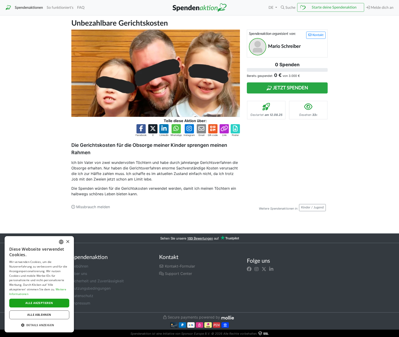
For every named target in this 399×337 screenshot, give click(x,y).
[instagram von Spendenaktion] (256, 269)
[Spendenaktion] (8, 7)
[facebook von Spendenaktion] (249, 269)
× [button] (67, 242)
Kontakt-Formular (179, 266)
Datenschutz (82, 295)
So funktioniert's (60, 7)
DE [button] (271, 7)
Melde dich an (381, 7)
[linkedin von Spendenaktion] (271, 269)
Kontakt (317, 35)
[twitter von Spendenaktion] (264, 269)
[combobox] (61, 242)
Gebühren (79, 266)
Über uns (79, 273)
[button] (288, 7)
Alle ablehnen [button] (39, 315)
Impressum (80, 303)
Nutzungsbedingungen (91, 288)
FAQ (81, 7)
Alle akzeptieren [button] (39, 303)
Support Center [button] (178, 273)
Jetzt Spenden (290, 88)
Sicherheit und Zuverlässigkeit (97, 281)
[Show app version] (396, 334)
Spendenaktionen (29, 7)
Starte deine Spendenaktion (334, 7)
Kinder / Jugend (312, 207)
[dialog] (39, 284)
